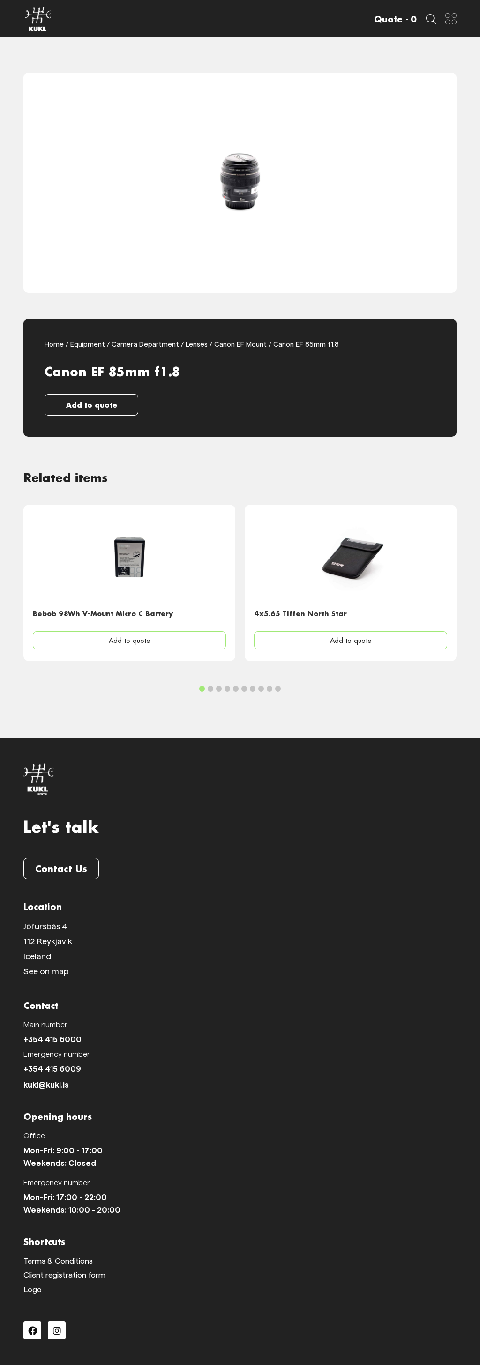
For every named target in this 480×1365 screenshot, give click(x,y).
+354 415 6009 (52, 1069)
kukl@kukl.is (46, 1085)
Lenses (197, 344)
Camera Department (145, 344)
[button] (91, 405)
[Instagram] (57, 1330)
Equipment (87, 344)
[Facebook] (32, 1330)
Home (54, 344)
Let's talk (61, 826)
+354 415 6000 (52, 1040)
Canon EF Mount (240, 344)
